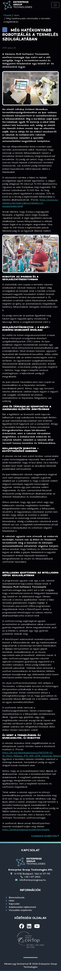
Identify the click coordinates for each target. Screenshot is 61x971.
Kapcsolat (14, 904)
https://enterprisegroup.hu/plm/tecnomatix (26, 829)
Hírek (11, 900)
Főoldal (7, 15)
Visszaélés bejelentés (20, 910)
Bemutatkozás (17, 897)
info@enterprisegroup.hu (33, 880)
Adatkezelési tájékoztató (22, 907)
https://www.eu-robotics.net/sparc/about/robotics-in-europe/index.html (30, 203)
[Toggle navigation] (55, 5)
